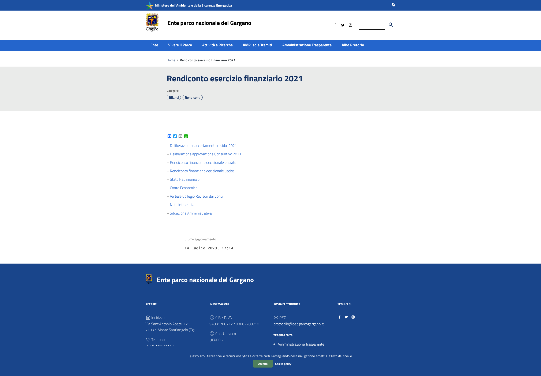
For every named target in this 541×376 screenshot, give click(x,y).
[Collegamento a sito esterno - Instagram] (350, 24)
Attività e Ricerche (217, 45)
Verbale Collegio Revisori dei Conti (196, 196)
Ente (154, 45)
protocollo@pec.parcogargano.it (298, 324)
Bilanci (174, 97)
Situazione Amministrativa (191, 213)
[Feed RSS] (393, 4)
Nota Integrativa (182, 205)
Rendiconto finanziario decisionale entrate (203, 162)
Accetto (263, 363)
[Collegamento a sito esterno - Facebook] (335, 24)
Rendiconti (193, 97)
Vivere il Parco (180, 45)
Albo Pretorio (353, 45)
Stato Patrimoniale (184, 179)
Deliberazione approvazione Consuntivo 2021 (205, 154)
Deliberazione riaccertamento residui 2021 (203, 145)
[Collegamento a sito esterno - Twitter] (342, 24)
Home (171, 60)
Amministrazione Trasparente (307, 45)
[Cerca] (391, 24)
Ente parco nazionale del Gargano (209, 22)
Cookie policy (283, 363)
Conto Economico (183, 188)
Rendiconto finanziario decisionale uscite (202, 171)
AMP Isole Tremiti (257, 45)
